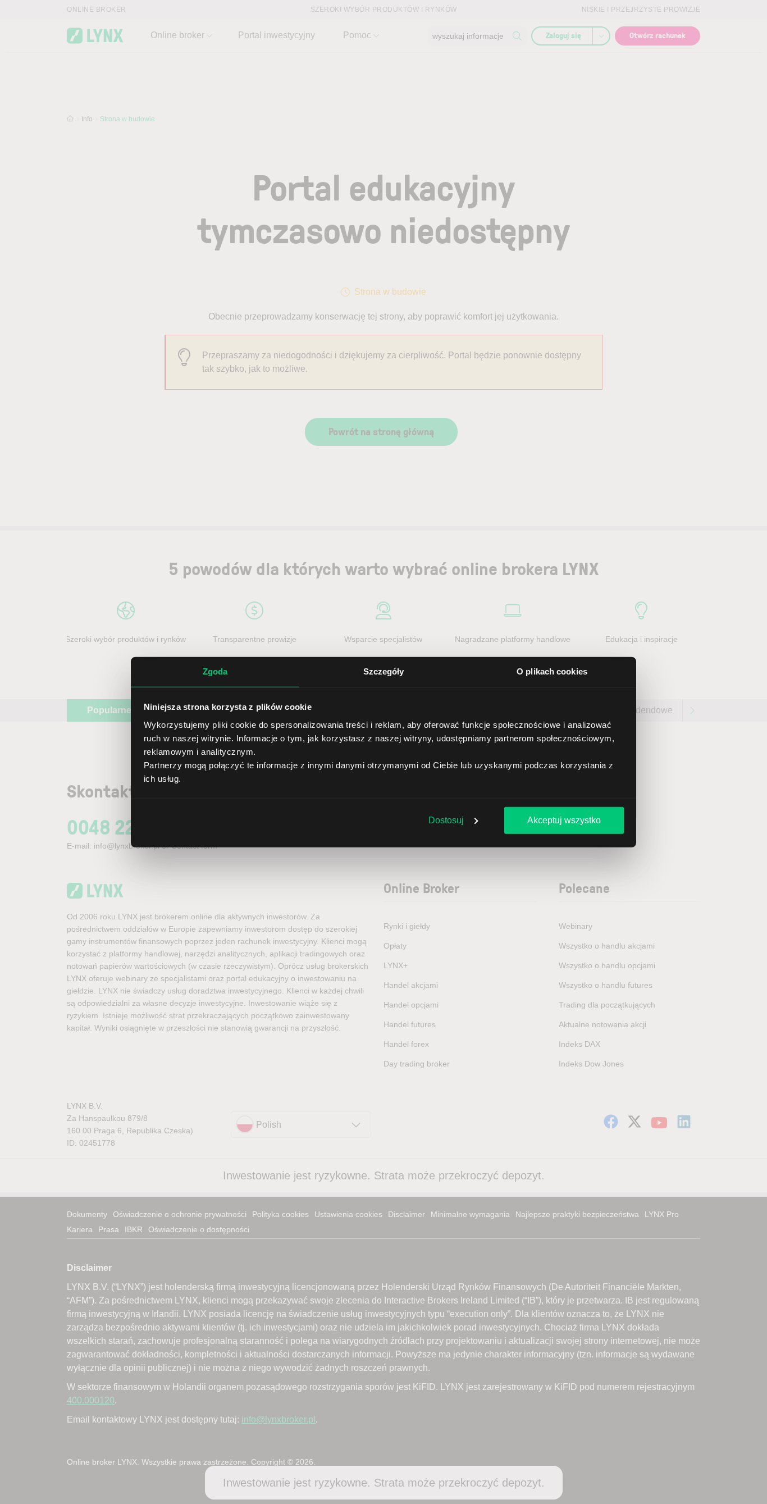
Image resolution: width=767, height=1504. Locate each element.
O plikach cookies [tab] (552, 671)
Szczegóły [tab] (383, 671)
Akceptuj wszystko (564, 820)
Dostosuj (446, 820)
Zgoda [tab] (215, 671)
